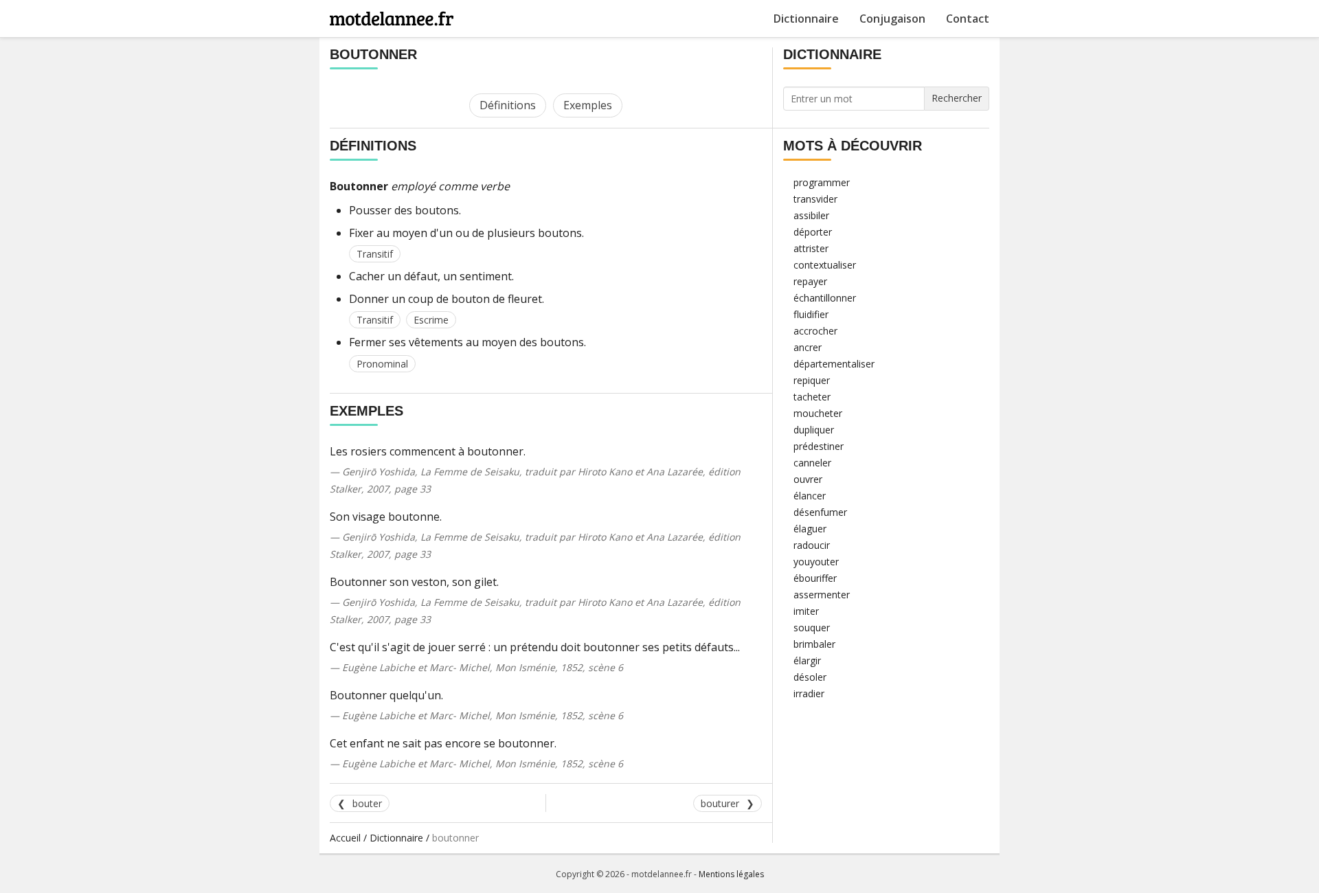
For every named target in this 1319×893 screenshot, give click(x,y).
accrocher (815, 330)
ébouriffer (815, 578)
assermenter (821, 594)
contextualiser (824, 264)
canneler (812, 462)
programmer (821, 182)
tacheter (812, 396)
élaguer (809, 528)
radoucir (811, 545)
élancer (809, 495)
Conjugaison (892, 18)
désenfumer (820, 512)
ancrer (807, 347)
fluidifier (810, 314)
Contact (967, 18)
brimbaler (814, 644)
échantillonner (824, 297)
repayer (810, 281)
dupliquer (813, 429)
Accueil (345, 837)
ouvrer (807, 479)
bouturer (720, 803)
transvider (815, 198)
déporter (812, 231)
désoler (809, 676)
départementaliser (834, 363)
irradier (808, 693)
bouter (367, 803)
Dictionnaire (806, 18)
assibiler (811, 215)
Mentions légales (731, 874)
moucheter (817, 413)
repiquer (811, 380)
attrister (810, 248)
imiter (806, 611)
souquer (811, 627)
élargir (807, 660)
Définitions (508, 105)
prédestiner (818, 446)
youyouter (816, 561)
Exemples (587, 105)
